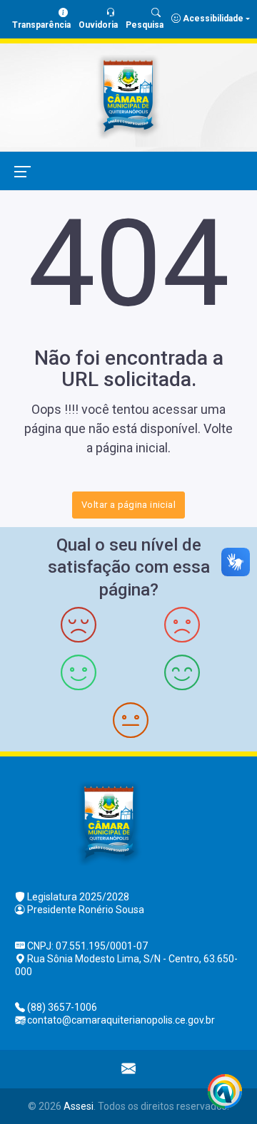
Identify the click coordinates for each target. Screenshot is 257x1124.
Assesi (79, 1106)
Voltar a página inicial (128, 504)
